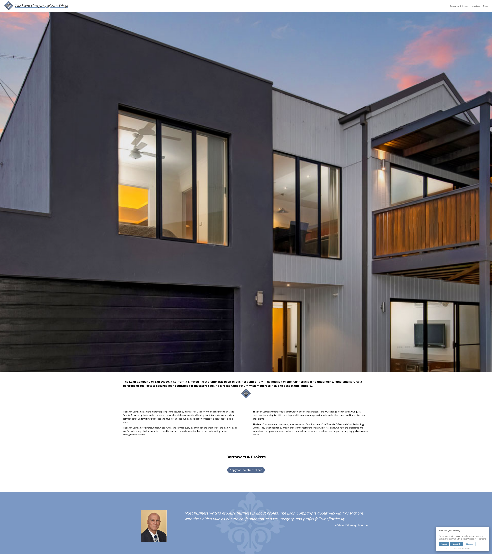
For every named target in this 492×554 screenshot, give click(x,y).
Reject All (456, 544)
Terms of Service (444, 548)
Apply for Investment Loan (246, 470)
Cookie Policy (466, 548)
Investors (476, 6)
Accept (444, 544)
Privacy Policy (456, 548)
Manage (469, 544)
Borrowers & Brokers (459, 6)
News (485, 6)
